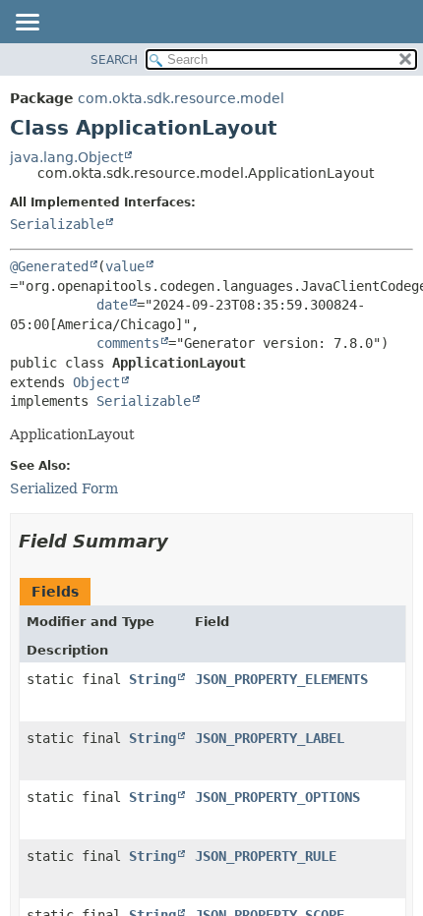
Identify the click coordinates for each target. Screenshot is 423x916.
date (112, 305)
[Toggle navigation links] (26, 23)
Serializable (57, 224)
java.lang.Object (66, 157)
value (125, 266)
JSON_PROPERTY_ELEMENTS (281, 679)
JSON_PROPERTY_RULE (265, 856)
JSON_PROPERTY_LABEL (269, 738)
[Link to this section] (182, 541)
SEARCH (114, 60)
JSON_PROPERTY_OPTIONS (277, 797)
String (152, 679)
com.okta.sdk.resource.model (181, 98)
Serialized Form (64, 488)
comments (127, 343)
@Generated (49, 266)
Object (96, 382)
